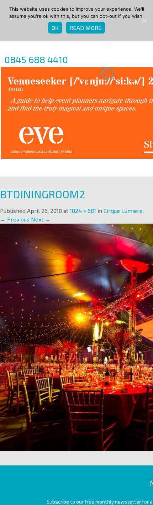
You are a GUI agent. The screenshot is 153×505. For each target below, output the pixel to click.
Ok (55, 27)
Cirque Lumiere (123, 210)
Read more (85, 27)
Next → (41, 219)
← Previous (15, 219)
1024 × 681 (83, 210)
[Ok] (144, 20)
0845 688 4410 (36, 59)
